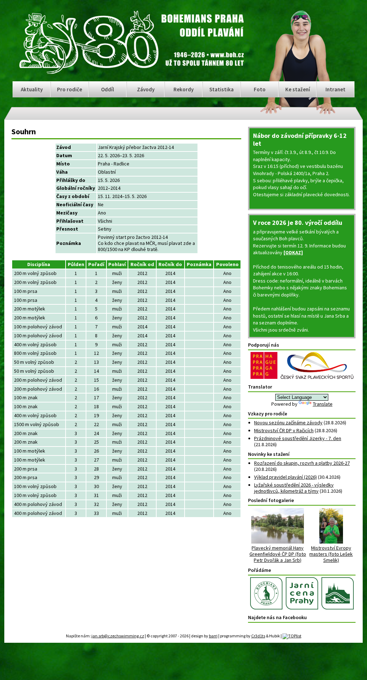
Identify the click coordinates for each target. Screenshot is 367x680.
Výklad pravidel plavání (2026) (285, 477)
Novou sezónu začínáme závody (288, 422)
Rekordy (183, 89)
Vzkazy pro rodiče (267, 413)
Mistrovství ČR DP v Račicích (284, 430)
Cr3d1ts (258, 635)
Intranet (335, 89)
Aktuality (32, 89)
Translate (323, 404)
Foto (260, 89)
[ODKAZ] (293, 252)
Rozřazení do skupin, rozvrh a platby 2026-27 (302, 463)
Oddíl (107, 89)
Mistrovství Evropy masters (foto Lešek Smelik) (331, 554)
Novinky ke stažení (269, 454)
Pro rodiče (69, 89)
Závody (145, 89)
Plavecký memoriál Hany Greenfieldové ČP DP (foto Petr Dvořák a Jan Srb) (277, 554)
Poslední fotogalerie (271, 500)
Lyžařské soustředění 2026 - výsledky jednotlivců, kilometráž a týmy (294, 488)
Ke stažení (297, 89)
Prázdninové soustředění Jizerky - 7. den (297, 438)
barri (213, 635)
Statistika (221, 89)
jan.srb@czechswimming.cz (117, 635)
